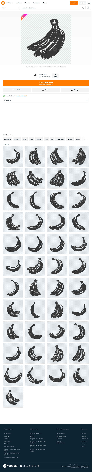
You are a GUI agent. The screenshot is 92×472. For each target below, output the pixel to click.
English (82, 433)
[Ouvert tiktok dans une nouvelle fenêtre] (32, 466)
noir (31, 139)
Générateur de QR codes (11, 457)
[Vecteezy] (3, 3)
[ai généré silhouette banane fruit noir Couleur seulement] (13, 156)
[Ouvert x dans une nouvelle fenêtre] (35, 466)
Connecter (81, 3)
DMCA (31, 436)
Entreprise (7, 441)
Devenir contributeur (59, 442)
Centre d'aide (59, 433)
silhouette (7, 139)
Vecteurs (9, 3)
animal (70, 139)
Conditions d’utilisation (66, 466)
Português (83, 439)
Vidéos (27, 3)
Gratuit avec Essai (45, 83)
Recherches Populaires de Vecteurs (37, 442)
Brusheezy (7, 433)
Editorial (35, 3)
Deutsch (82, 441)
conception (60, 139)
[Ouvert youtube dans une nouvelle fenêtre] (38, 466)
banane (17, 139)
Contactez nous (60, 436)
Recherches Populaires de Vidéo (37, 450)
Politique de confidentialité (80, 466)
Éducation (7, 444)
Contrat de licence (35, 433)
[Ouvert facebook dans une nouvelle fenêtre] (21, 466)
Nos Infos (58, 439)
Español (82, 436)
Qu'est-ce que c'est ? (22, 96)
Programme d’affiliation (37, 439)
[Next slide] (85, 139)
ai (52, 139)
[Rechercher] (82, 8)
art (47, 139)
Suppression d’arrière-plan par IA (12, 454)
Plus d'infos (7, 100)
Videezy (6, 439)
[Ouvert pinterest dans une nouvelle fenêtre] (29, 466)
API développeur (9, 446)
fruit (24, 139)
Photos (18, 3)
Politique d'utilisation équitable (78, 467)
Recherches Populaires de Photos (37, 446)
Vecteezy (6, 436)
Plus (43, 3)
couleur (39, 139)
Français (82, 444)
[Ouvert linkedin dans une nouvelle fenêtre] (26, 466)
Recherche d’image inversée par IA (10, 449)
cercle (78, 139)
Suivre (54, 76)
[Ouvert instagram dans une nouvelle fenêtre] (24, 466)
